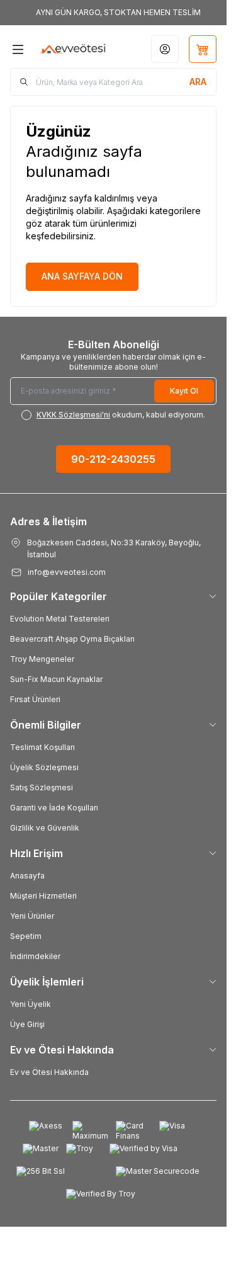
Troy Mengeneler (42, 659)
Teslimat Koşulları (42, 747)
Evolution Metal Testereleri (60, 618)
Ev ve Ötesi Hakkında (49, 1072)
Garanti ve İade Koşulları (54, 807)
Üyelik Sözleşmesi (44, 767)
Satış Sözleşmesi (41, 787)
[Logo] (72, 49)
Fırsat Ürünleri (35, 699)
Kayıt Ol (184, 390)
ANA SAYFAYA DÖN (82, 276)
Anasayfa (27, 875)
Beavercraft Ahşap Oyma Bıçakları (72, 639)
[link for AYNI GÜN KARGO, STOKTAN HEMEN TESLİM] (113, 12)
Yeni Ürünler (32, 916)
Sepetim (26, 936)
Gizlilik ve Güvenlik (44, 827)
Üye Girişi (27, 1024)
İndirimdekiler (35, 956)
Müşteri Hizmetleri (43, 896)
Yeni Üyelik (30, 1004)
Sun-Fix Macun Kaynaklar (56, 679)
